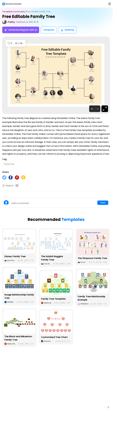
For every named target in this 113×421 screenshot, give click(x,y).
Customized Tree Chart (54, 337)
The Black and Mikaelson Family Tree (18, 338)
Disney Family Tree (15, 256)
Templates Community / (14, 11)
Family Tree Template (53, 298)
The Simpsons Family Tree (92, 258)
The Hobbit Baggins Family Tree (52, 258)
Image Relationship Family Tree (19, 296)
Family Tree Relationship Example (91, 298)
